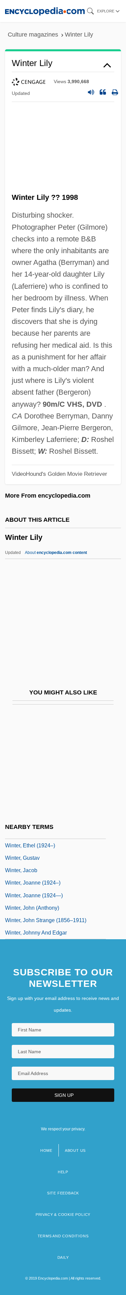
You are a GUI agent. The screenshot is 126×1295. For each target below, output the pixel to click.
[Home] (45, 11)
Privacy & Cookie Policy (63, 1215)
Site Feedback (63, 1193)
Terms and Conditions (63, 1236)
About (56, 552)
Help (63, 1172)
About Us (75, 1150)
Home (46, 1150)
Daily (63, 1257)
